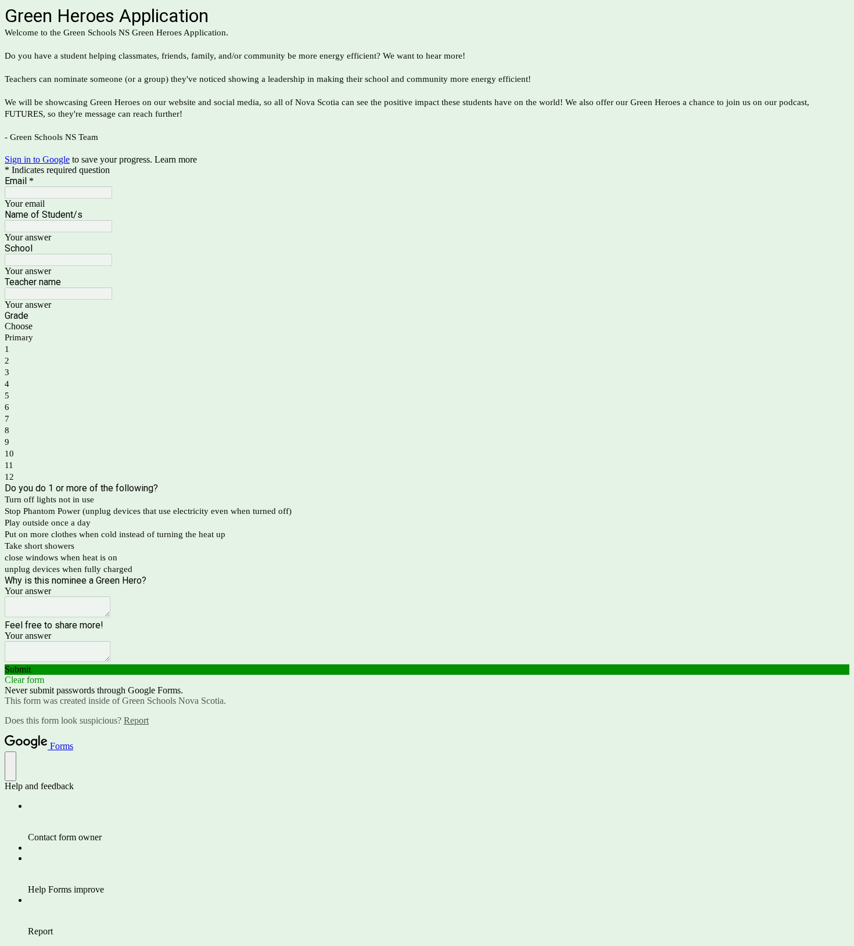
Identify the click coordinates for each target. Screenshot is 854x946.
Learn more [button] (176, 159)
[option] (427, 326)
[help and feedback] (10, 766)
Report (136, 720)
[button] (427, 669)
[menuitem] (438, 822)
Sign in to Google (37, 159)
